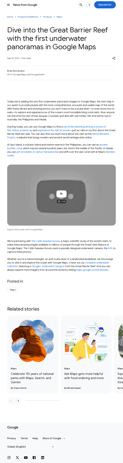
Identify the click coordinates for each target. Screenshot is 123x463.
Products (47, 16)
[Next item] (18, 400)
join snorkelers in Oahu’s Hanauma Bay (37, 151)
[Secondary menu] (89, 4)
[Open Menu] (8, 4)
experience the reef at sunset (54, 130)
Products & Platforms (28, 16)
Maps (59, 16)
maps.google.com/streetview (92, 269)
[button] (105, 4)
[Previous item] (10, 400)
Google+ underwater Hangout (48, 266)
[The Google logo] (12, 427)
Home (10, 16)
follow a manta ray (22, 130)
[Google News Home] (25, 4)
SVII (110, 248)
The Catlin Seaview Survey (45, 241)
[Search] (81, 4)
